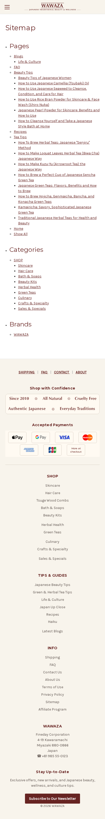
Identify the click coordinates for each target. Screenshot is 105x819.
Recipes (20, 131)
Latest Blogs (52, 631)
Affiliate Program (52, 709)
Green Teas (27, 292)
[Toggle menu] (7, 7)
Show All (21, 234)
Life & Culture (29, 61)
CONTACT (62, 372)
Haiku (52, 622)
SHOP (18, 260)
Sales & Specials (32, 308)
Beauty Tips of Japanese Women (44, 78)
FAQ (17, 67)
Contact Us (52, 672)
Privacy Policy (52, 694)
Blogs (18, 56)
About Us (52, 679)
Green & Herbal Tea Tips (52, 592)
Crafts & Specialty (33, 303)
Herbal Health (29, 287)
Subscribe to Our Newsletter (52, 798)
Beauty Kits (27, 281)
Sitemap (52, 702)
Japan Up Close (52, 607)
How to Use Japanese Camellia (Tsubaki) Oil (53, 83)
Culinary (25, 298)
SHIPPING (27, 372)
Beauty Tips (23, 72)
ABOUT (81, 372)
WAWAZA (21, 334)
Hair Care (25, 271)
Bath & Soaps (30, 276)
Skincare (25, 265)
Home (18, 228)
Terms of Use (52, 687)
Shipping (52, 657)
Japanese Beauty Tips (52, 585)
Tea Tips (20, 137)
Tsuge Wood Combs (52, 500)
